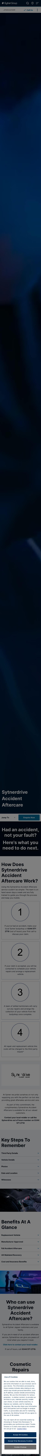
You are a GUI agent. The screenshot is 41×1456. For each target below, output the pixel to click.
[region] (20, 1414)
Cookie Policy (22, 1429)
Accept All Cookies (20, 1435)
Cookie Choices (20, 1447)
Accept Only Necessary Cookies (20, 1441)
